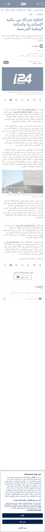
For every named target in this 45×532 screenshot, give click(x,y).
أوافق (22, 515)
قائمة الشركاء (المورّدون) (33, 510)
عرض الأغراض (22, 528)
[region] (22, 501)
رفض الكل (22, 522)
